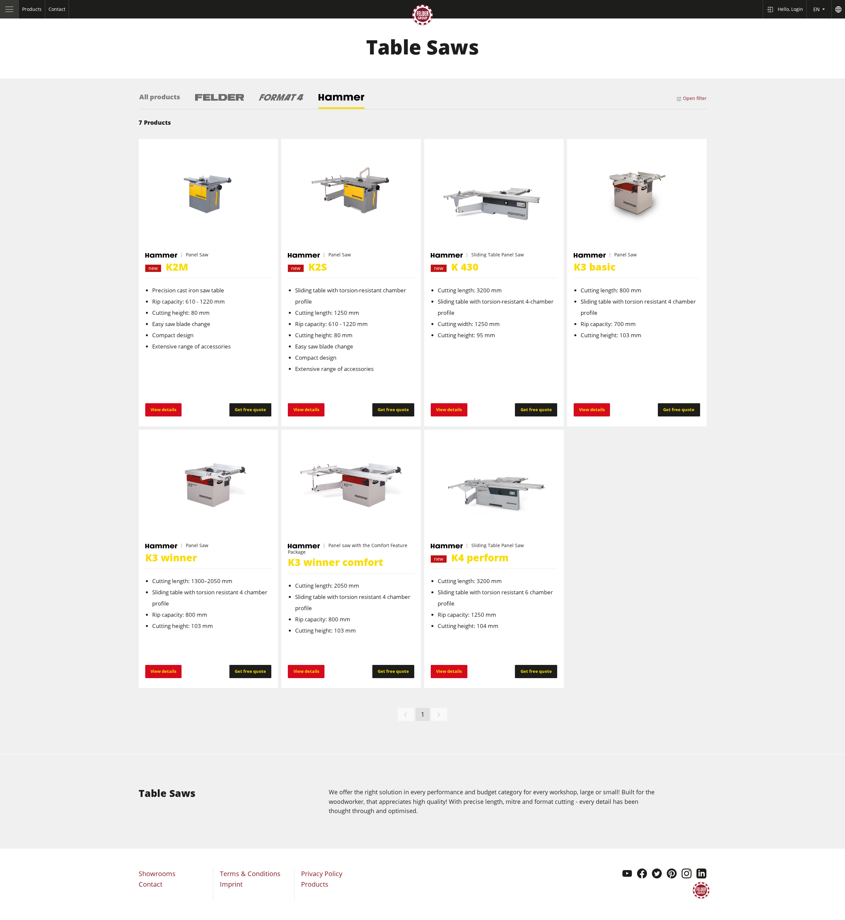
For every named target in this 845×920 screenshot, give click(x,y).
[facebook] (642, 874)
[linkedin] (701, 874)
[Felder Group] (422, 16)
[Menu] (9, 9)
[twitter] (657, 874)
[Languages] (838, 9)
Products (314, 884)
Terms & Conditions (250, 873)
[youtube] (627, 874)
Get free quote (250, 409)
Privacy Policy (321, 873)
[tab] (159, 101)
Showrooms (157, 873)
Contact (150, 884)
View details (163, 409)
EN (817, 9)
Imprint (231, 884)
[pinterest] (672, 874)
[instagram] (687, 874)
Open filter (695, 98)
